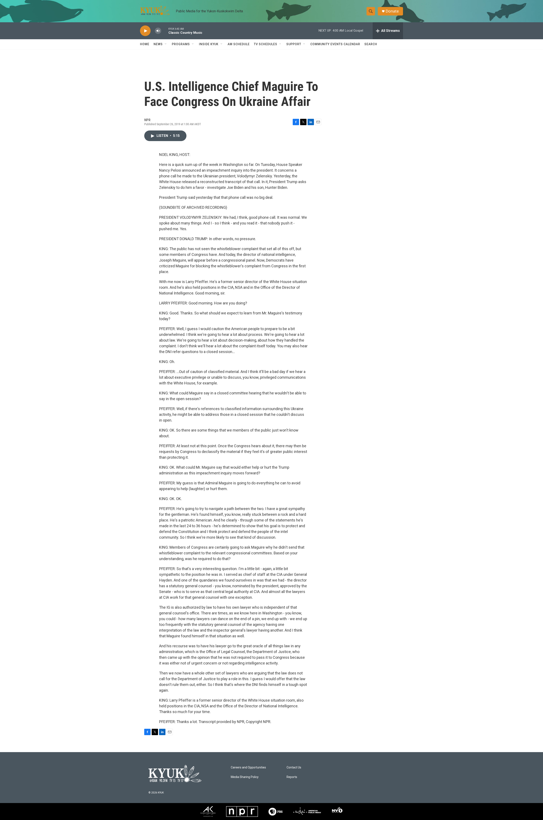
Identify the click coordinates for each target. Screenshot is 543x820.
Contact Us (294, 767)
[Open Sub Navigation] (166, 44)
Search (370, 44)
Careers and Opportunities (248, 767)
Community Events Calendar (335, 44)
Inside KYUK (208, 44)
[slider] (164, 30)
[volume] (158, 31)
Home (144, 44)
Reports (292, 777)
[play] (145, 30)
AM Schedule (239, 44)
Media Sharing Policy (245, 777)
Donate (392, 11)
